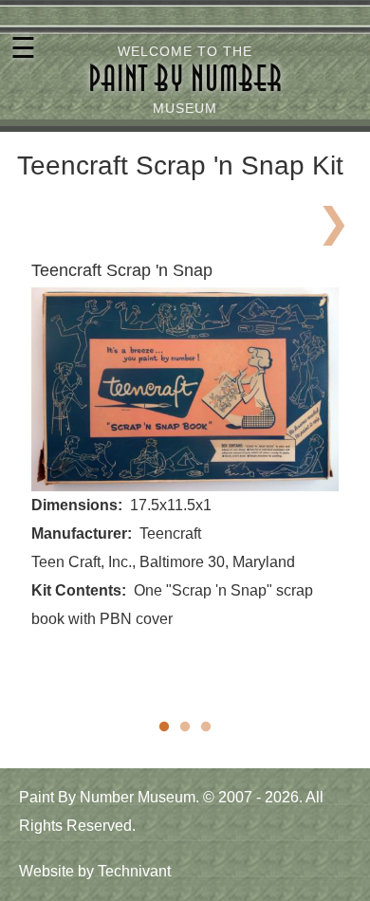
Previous (37, 218)
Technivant (134, 871)
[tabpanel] (185, 446)
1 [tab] (164, 727)
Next (333, 218)
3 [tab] (205, 727)
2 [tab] (185, 727)
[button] (185, 389)
